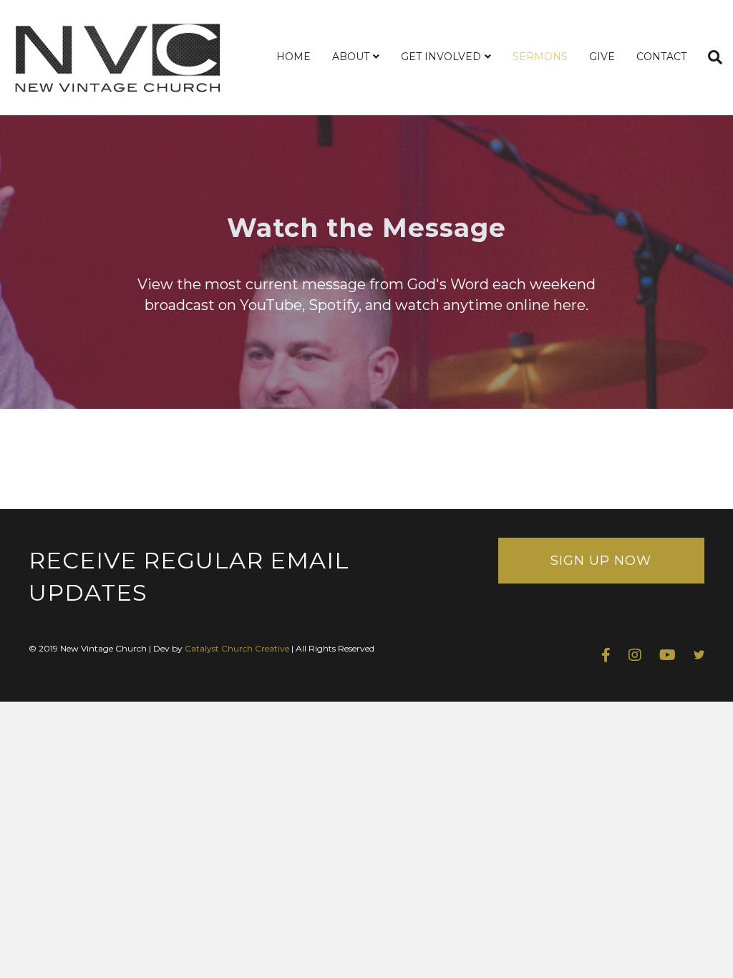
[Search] (709, 57)
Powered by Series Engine (651, 466)
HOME (293, 56)
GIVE (602, 56)
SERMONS (540, 56)
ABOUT (350, 56)
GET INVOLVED (441, 56)
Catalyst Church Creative (237, 648)
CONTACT (661, 56)
